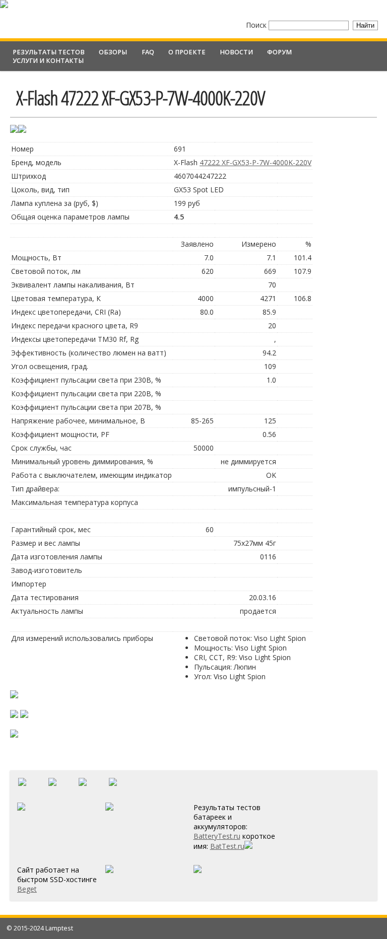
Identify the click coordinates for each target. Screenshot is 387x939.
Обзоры (113, 52)
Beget (27, 889)
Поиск (257, 25)
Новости (236, 52)
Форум (279, 52)
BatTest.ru (227, 846)
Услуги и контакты (48, 60)
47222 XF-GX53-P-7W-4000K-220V (255, 162)
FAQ (148, 52)
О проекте (187, 52)
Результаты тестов (49, 52)
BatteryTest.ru (217, 836)
